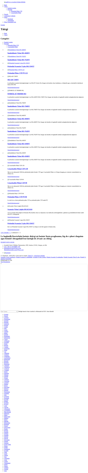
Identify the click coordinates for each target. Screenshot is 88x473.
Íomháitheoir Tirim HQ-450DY (19, 156)
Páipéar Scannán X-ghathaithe (54, 257)
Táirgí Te (30, 255)
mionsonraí (16, 87)
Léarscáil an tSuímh (39, 255)
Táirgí (5, 6)
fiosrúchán (10, 87)
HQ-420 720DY (13, 80)
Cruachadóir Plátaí (16, 12)
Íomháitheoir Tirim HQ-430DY (19, 144)
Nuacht (6, 14)
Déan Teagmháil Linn (10, 22)
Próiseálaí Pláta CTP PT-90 (17, 197)
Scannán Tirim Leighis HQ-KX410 (20, 209)
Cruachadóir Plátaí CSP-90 (17, 183)
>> (10, 232)
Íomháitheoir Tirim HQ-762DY (19, 60)
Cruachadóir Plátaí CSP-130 (18, 169)
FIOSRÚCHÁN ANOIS (7, 242)
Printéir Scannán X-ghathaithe (24, 257)
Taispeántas (11, 20)
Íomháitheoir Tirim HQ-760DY (19, 106)
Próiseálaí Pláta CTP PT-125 (18, 73)
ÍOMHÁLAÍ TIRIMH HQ (17, 94)
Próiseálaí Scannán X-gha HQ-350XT (21, 66)
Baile (5, 5)
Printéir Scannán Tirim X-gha (72, 257)
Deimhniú (10, 19)
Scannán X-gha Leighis (39, 257)
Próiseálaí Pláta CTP (16, 11)
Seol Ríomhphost (5, 262)
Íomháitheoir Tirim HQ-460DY (19, 53)
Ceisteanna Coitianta (9, 16)
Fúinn (5, 17)
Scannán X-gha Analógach (8, 257)
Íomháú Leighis (12, 8)
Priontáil (10, 9)
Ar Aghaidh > (6, 232)
